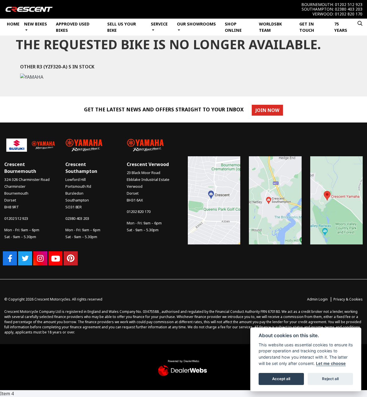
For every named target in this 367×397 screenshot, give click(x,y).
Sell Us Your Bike (121, 27)
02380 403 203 (348, 9)
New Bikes (35, 24)
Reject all (330, 378)
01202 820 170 (348, 14)
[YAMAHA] (31, 78)
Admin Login (317, 299)
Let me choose (331, 363)
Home (13, 24)
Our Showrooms (196, 24)
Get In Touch (306, 27)
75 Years (340, 27)
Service (159, 24)
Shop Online (233, 27)
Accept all (281, 378)
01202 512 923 (348, 4)
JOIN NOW (267, 110)
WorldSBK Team (270, 27)
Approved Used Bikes (72, 27)
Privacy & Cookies (348, 299)
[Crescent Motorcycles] (29, 9)
